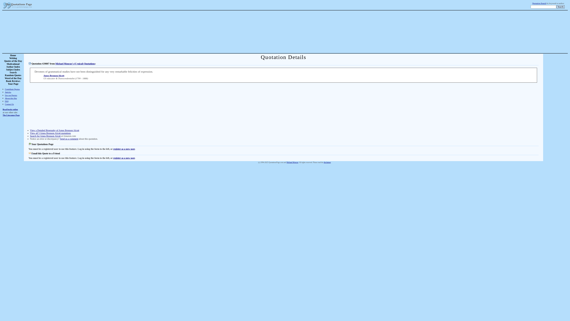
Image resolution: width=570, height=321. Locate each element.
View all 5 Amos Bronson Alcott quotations (50, 133)
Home (13, 55)
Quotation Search (539, 3)
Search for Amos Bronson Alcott (45, 136)
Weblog (13, 58)
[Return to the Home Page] (17, 9)
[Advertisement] (295, 32)
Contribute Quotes (12, 89)
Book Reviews (13, 81)
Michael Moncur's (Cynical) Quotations (75, 63)
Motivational (13, 64)
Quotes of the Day (13, 61)
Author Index (13, 67)
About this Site (11, 98)
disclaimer (327, 162)
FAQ (6, 101)
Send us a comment (69, 139)
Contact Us (9, 104)
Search (13, 72)
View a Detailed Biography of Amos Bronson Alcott (54, 130)
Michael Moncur (292, 162)
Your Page (13, 84)
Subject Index (13, 69)
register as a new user (124, 149)
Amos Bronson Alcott (53, 75)
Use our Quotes (11, 95)
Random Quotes (13, 75)
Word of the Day (13, 78)
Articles (8, 92)
